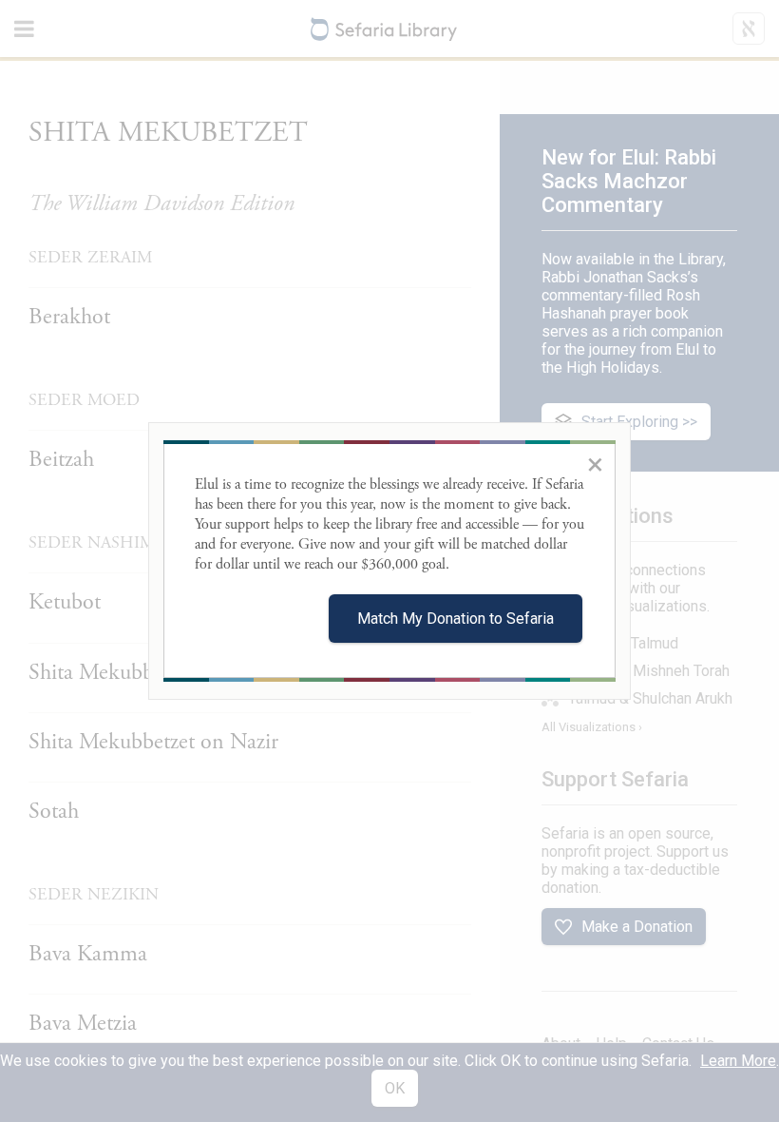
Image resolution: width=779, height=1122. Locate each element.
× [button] (595, 464)
